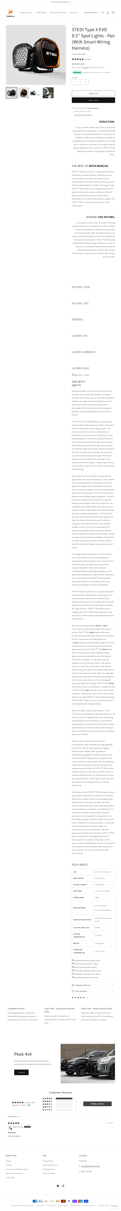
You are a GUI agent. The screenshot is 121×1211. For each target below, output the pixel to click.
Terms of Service (49, 1173)
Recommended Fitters (14, 1173)
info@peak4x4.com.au (90, 1166)
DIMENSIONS (77, 319)
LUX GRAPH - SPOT (80, 335)
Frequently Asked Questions (17, 1169)
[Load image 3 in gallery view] (35, 92)
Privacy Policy (48, 1161)
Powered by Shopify (28, 1205)
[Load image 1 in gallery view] (11, 92)
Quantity (75, 77)
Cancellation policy (104, 1205)
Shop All (21, 1072)
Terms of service (63, 1205)
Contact (9, 1165)
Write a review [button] (97, 1104)
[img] (13, 1123)
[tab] (93, 287)
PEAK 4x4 (19, 1205)
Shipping (85, 67)
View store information (83, 115)
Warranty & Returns (50, 1165)
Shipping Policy (48, 1169)
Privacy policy (51, 1205)
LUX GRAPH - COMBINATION (83, 352)
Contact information (88, 1205)
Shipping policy (75, 1205)
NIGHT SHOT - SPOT (80, 303)
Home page (10, 1177)
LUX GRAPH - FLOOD (80, 368)
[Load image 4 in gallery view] (48, 92)
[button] (27, 12)
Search (8, 1161)
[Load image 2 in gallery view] (23, 92)
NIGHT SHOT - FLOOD (81, 287)
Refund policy (40, 1205)
